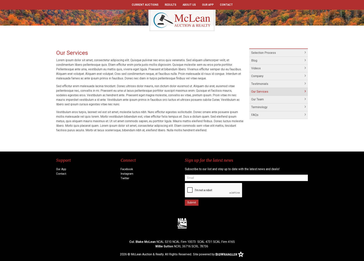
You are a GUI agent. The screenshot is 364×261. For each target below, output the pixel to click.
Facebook (127, 169)
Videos (256, 68)
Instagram (127, 173)
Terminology (259, 107)
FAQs (254, 115)
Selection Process (263, 53)
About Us (189, 4)
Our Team (257, 99)
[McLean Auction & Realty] (182, 20)
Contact (226, 4)
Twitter (125, 178)
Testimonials (259, 84)
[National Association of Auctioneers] (182, 223)
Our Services (259, 91)
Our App (208, 4)
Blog (254, 60)
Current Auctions (145, 4)
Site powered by (204, 254)
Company (257, 76)
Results (170, 4)
